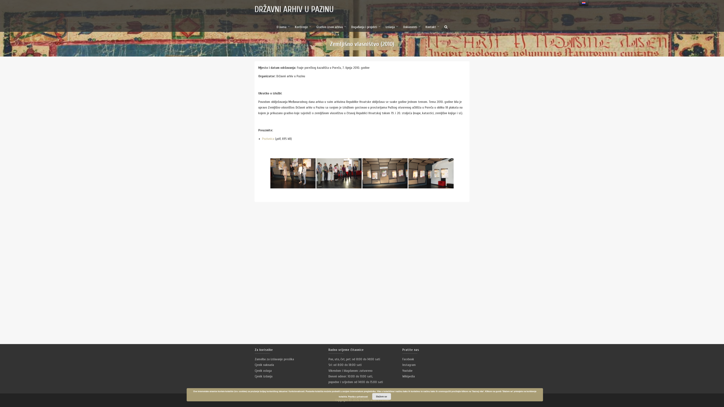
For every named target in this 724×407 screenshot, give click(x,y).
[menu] (583, 3)
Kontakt (431, 27)
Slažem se (381, 396)
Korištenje (301, 27)
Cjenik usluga (263, 371)
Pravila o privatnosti (358, 396)
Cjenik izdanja (263, 376)
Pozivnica (268, 139)
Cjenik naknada (264, 365)
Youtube (407, 371)
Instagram (409, 365)
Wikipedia (408, 376)
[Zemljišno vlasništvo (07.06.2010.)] (293, 173)
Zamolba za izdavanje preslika (274, 359)
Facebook (408, 359)
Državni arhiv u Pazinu (294, 9)
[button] (446, 27)
